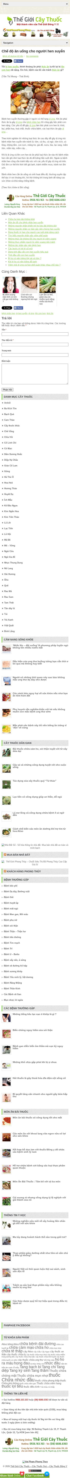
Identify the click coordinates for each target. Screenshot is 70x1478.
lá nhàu (33, 1364)
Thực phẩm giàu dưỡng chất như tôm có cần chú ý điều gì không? (40, 1254)
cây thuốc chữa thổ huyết (46, 1357)
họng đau (22, 1363)
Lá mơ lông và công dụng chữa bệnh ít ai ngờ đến (38, 813)
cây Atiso (28, 1351)
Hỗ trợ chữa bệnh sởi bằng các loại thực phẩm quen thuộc (39, 1166)
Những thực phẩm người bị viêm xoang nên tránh (31, 242)
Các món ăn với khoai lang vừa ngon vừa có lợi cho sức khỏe (39, 1134)
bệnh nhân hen (34, 122)
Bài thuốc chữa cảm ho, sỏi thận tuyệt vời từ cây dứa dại (40, 749)
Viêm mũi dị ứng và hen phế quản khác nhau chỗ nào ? (34, 265)
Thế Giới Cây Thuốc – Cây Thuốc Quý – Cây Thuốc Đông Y (38, 1466)
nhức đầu (52, 1363)
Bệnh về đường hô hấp (13, 56)
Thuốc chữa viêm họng (49, 1383)
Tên (4, 330)
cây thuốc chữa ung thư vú (32, 1359)
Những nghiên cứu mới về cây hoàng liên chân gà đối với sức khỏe (39, 1222)
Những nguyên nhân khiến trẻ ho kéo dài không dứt (32, 226)
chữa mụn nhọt (55, 1348)
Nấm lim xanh (7, 1368)
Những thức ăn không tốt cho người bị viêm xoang (32, 239)
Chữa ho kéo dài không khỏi (21, 219)
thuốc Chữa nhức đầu (31, 1377)
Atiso (4, 1344)
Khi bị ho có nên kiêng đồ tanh (22, 261)
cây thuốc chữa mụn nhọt (37, 1355)
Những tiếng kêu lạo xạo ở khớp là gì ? (34, 1014)
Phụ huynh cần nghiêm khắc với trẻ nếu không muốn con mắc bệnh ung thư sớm (39, 710)
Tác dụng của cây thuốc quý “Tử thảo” (34, 780)
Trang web (6, 351)
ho (57, 1359)
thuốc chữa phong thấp (47, 1380)
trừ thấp (51, 1387)
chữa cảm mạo (21, 1348)
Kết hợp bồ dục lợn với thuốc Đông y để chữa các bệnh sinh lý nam (38, 1150)
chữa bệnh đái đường (37, 1344)
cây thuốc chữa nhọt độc (25, 1357)
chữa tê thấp (12, 1351)
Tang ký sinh (19, 1371)
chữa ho (42, 1348)
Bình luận (6, 361)
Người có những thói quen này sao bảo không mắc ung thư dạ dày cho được (39, 678)
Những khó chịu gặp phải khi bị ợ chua (34, 1062)
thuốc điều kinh (32, 1386)
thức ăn (45, 66)
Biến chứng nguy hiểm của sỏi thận (33, 1030)
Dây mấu (50, 1360)
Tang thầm (40, 1371)
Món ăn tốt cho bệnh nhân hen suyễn (25, 222)
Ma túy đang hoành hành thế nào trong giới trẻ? (40, 1237)
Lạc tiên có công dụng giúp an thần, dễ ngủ (37, 796)
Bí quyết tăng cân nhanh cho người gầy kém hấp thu (40, 1095)
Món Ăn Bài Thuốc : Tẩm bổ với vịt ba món (36, 1181)
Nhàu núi (40, 1364)
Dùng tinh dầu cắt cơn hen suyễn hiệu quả (28, 252)
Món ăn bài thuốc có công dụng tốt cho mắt (37, 1117)
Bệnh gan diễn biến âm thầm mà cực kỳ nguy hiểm (38, 1047)
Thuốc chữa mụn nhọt (32, 1375)
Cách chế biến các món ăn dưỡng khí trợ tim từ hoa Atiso (39, 829)
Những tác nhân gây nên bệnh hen (24, 245)
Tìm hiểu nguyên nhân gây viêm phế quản (28, 235)
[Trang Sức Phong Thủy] (35, 208)
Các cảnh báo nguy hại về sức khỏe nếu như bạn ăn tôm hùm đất (40, 694)
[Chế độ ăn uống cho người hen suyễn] (35, 97)
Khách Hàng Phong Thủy (24, 871)
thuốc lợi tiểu (12, 1386)
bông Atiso (13, 1344)
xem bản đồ (31, 1432)
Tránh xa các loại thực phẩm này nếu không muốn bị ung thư (37, 1286)
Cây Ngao (45, 1352)
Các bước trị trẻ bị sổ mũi (20, 248)
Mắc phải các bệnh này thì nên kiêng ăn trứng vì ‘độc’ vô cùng (40, 726)
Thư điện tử (8, 340)
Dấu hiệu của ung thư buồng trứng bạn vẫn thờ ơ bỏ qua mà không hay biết (40, 662)
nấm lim (64, 1364)
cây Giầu (37, 1352)
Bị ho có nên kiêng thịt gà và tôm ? (24, 258)
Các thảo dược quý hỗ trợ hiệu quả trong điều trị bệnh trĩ (40, 1302)
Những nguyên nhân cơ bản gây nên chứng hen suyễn (34, 229)
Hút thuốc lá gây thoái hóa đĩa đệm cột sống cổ (39, 1078)
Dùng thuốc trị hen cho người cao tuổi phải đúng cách (33, 232)
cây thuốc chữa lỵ (16, 1354)
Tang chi (49, 1367)
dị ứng (52, 119)
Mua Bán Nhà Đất (18, 854)
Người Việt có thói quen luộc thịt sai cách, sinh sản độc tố (39, 1270)
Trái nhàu (44, 1387)
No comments (32, 56)
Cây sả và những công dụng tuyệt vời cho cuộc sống (39, 765)
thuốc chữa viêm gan (27, 1384)
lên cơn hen (40, 313)
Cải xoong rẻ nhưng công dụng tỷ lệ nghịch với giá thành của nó (39, 1198)
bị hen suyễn (12, 66)
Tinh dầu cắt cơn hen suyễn (21, 255)
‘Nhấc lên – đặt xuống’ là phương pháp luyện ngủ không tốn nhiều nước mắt (40, 646)
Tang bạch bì (30, 1367)
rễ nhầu (16, 1368)
